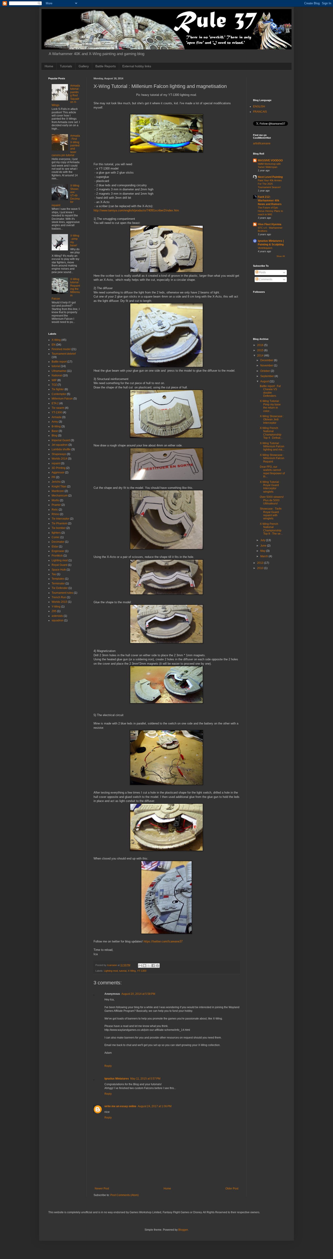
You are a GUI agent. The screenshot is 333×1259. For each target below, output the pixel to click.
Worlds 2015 (59, 601)
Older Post (231, 1188)
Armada (56, 417)
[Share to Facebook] (153, 965)
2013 (260, 562)
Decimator (58, 541)
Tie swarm (58, 407)
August (265, 381)
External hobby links (136, 66)
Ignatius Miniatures (116, 1078)
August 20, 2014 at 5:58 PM (138, 993)
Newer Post (102, 1188)
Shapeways (59, 454)
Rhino (55, 514)
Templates (58, 578)
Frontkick (57, 555)
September (267, 376)
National (57, 375)
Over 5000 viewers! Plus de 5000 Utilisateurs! (272, 500)
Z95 (54, 611)
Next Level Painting (270, 177)
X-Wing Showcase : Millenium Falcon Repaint (272, 458)
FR (53, 477)
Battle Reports (105, 66)
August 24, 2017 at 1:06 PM (154, 1106)
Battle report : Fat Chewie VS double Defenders (270, 391)
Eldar (55, 546)
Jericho (56, 481)
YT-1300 (141, 970)
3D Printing (58, 468)
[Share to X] (149, 965)
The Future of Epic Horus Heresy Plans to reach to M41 (270, 211)
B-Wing (56, 426)
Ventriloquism (265, 248)
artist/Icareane (261, 143)
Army (55, 421)
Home (49, 66)
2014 (260, 355)
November (267, 365)
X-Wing (132, 970)
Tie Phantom (59, 523)
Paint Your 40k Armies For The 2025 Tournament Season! (270, 184)
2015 (260, 350)
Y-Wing (56, 606)
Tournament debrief (64, 353)
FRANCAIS (260, 111)
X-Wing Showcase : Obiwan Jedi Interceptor (272, 419)
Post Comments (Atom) (124, 1195)
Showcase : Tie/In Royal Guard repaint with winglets (271, 513)
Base (55, 431)
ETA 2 (55, 403)
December (267, 360)
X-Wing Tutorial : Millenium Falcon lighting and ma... (272, 446)
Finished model (61, 349)
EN (54, 344)
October (265, 371)
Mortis (55, 500)
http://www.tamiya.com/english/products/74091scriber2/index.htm (136, 210)
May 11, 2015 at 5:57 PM (145, 1078)
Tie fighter (58, 389)
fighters (56, 532)
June (263, 545)
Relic (55, 509)
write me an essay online (120, 1106)
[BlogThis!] (144, 965)
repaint (56, 463)
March (264, 556)
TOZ (54, 384)
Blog (54, 435)
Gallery (84, 66)
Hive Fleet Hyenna (269, 224)
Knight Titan (59, 486)
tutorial (122, 970)
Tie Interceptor (60, 518)
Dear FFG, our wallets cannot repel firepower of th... (272, 471)
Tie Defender (60, 588)
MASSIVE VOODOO (270, 160)
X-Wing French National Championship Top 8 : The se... (271, 528)
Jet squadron (60, 444)
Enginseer (58, 551)
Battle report (59, 361)
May (263, 550)
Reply (108, 1066)
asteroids (57, 615)
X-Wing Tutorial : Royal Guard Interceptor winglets (270, 486)
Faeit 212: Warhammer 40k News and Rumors (270, 200)
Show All (281, 256)
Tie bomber (59, 528)
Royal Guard (59, 565)
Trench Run (59, 597)
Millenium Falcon (62, 398)
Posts (262, 272)
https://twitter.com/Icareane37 (163, 941)
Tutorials (66, 66)
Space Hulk (59, 569)
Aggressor (58, 472)
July (263, 540)
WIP (54, 380)
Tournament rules (62, 592)
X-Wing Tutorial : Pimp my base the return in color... (270, 405)
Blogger (183, 1229)
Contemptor (59, 394)
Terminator (58, 583)
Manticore (58, 491)
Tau (54, 574)
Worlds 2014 (59, 458)
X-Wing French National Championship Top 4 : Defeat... (271, 432)
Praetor (56, 504)
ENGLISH (259, 106)
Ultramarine (59, 371)
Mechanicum (60, 495)
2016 (260, 345)
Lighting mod (111, 970)
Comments (265, 279)
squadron (57, 620)
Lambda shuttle (61, 449)
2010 (260, 568)
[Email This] (140, 965)
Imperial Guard (61, 440)
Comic (56, 537)
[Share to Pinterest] (157, 965)
